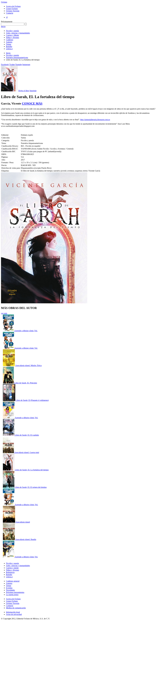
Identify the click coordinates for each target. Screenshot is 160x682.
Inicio (3, 26)
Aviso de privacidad (14, 614)
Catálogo (9, 40)
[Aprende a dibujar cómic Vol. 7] (9, 505)
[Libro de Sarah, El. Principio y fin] (8, 383)
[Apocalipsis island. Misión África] (9, 365)
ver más (4, 313)
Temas (8, 44)
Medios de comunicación (16, 608)
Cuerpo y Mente (12, 35)
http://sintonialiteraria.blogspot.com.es (95, 120)
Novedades (10, 590)
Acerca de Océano (13, 6)
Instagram (26, 64)
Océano (4, 2)
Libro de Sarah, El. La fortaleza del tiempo (32, 470)
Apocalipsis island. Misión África (28, 365)
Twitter (12, 64)
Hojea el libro (23, 91)
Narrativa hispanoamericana (17, 57)
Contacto (9, 13)
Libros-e (9, 49)
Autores (9, 42)
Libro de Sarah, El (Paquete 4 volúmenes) (32, 400)
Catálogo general (12, 581)
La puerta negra (12, 595)
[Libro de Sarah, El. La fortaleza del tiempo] (9, 470)
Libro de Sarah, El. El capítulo (27, 435)
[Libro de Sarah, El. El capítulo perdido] (9, 435)
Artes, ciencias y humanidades (18, 33)
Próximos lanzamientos (15, 592)
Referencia (10, 572)
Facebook (5, 64)
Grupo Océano (12, 9)
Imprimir (33, 91)
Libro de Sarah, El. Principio (25, 383)
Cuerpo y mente (12, 568)
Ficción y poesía (12, 31)
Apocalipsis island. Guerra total (26, 452)
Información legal (13, 612)
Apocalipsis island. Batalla (25, 539)
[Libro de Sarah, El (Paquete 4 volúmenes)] (9, 400)
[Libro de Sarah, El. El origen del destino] (9, 487)
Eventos (9, 588)
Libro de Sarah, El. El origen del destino (31, 487)
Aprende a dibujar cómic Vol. (26, 331)
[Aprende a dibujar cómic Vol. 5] (8, 348)
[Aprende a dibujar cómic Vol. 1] (9, 418)
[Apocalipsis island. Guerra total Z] (8, 452)
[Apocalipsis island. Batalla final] (9, 539)
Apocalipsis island (23, 522)
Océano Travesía (12, 11)
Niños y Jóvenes (12, 37)
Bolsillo (9, 46)
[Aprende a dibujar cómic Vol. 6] (8, 331)
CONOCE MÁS (32, 103)
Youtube (18, 64)
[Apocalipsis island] (9, 522)
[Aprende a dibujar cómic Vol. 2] (9, 557)
